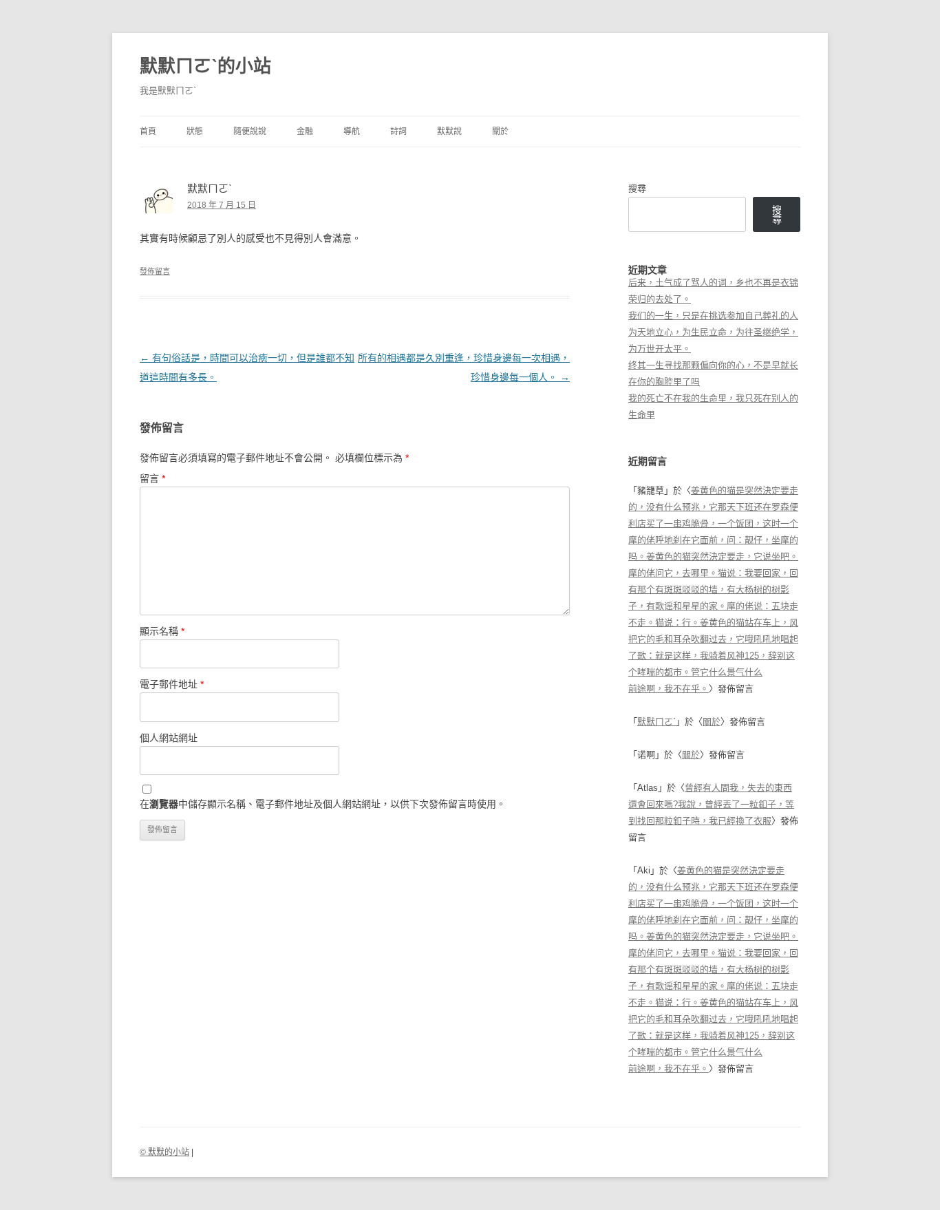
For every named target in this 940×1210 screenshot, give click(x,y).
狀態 (194, 131)
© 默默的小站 (164, 1152)
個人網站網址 (168, 737)
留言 (152, 478)
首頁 (148, 131)
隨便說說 (249, 131)
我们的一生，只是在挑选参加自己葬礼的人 (713, 315)
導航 (351, 131)
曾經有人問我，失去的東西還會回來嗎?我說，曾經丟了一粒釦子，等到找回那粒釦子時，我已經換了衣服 (711, 804)
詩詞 (398, 131)
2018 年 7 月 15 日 (221, 205)
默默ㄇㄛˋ (656, 722)
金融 (305, 131)
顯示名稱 (162, 631)
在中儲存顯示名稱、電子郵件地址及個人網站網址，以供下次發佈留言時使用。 (323, 803)
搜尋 (637, 188)
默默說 (449, 131)
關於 (500, 131)
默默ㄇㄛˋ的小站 (205, 66)
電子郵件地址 (172, 684)
